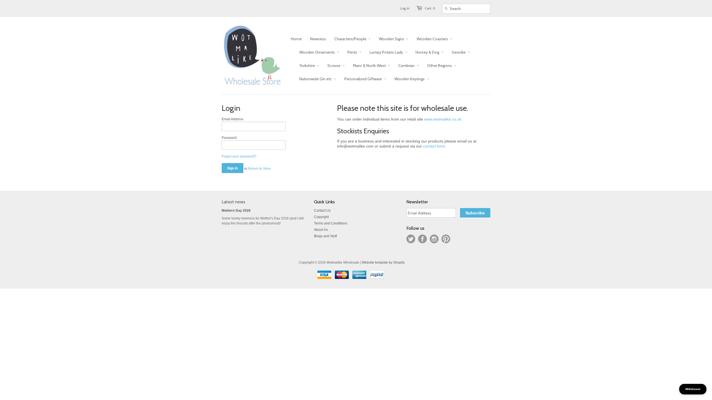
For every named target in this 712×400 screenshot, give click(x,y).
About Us (321, 230)
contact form (434, 146)
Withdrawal (692, 389)
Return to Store (259, 169)
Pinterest (445, 238)
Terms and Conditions (330, 223)
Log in (404, 8)
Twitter (410, 238)
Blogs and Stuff (325, 236)
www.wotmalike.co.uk (442, 119)
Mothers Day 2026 (236, 210)
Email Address (232, 119)
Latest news (233, 201)
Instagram (434, 238)
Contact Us (322, 210)
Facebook (422, 238)
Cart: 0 (430, 8)
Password (229, 138)
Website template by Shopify (383, 262)
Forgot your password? (239, 156)
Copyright (321, 217)
